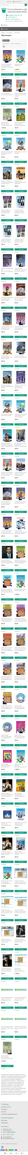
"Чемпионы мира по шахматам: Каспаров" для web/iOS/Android (6, 970)
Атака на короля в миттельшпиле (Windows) (7, 94)
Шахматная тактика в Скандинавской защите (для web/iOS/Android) (20, 678)
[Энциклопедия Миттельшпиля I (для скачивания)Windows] (21, 698)
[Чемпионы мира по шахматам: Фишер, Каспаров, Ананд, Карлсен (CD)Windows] (7, 202)
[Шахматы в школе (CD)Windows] (21, 56)
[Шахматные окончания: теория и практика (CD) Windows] (21, 85)
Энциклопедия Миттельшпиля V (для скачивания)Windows (20, 736)
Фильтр (7, 40)
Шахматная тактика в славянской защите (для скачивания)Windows (7, 620)
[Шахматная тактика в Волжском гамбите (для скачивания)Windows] (7, 669)
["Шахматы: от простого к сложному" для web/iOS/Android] (21, 377)
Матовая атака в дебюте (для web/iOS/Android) (7, 414)
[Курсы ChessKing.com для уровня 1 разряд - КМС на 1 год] (21, 1019)
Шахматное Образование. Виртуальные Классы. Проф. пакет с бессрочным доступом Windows (20, 970)
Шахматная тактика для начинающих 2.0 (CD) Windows (7, 153)
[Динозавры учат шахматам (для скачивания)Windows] (21, 785)
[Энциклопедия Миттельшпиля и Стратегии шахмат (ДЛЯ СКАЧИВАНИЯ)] (7, 1048)
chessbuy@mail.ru (7, 1137)
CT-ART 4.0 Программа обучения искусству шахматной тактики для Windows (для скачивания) (7, 66)
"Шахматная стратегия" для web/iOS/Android (20, 502)
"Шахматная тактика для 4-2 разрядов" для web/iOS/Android (21, 328)
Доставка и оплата (6, 1107)
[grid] (4, 46)
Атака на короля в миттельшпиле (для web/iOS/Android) (5, 503)
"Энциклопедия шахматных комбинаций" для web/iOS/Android (21, 532)
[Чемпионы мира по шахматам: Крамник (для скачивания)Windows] (7, 785)
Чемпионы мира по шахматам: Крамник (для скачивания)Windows (7, 795)
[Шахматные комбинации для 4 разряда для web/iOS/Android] (7, 289)
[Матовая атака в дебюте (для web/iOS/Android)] (7, 406)
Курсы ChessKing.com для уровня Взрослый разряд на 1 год (7, 1028)
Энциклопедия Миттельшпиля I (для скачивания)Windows (20, 707)
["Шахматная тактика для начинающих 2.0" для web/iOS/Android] (21, 406)
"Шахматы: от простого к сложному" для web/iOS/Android (21, 386)
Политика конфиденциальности (9, 1114)
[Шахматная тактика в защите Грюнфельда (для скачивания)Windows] (21, 552)
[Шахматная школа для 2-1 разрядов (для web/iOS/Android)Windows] (21, 435)
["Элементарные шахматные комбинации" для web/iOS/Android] (21, 260)
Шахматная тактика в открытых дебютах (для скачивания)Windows (7, 707)
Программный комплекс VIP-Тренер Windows (20, 589)
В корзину (7, 74)
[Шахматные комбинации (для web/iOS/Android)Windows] (7, 260)
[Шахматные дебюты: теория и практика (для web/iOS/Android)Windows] (7, 435)
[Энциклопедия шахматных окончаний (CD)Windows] (21, 173)
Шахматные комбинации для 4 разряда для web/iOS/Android (7, 299)
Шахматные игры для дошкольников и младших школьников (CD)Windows (20, 124)
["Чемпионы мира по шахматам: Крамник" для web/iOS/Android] (7, 844)
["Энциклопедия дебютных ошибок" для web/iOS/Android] (7, 348)
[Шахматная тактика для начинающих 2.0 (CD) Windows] (7, 144)
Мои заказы (4, 1120)
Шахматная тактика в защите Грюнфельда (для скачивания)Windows (21, 561)
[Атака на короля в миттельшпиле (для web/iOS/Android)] (7, 494)
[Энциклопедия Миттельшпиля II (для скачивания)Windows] (7, 727)
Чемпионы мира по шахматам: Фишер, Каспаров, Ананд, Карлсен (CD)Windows (6, 211)
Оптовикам (4, 1109)
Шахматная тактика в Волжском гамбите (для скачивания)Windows (6, 678)
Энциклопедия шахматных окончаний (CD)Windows (20, 182)
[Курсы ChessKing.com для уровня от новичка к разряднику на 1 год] (7, 989)
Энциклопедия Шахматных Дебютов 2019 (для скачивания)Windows (20, 853)
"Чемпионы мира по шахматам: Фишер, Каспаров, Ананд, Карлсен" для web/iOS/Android (19, 240)
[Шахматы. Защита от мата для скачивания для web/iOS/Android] (7, 173)
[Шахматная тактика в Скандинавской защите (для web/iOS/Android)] (21, 669)
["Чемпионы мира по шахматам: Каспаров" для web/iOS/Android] (7, 960)
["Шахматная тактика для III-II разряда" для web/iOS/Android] (21, 814)
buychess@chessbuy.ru (8, 1138)
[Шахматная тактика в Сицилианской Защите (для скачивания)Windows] (7, 581)
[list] (6, 46)
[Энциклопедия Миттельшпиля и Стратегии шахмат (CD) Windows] (7, 114)
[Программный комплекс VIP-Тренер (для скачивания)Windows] (7, 873)
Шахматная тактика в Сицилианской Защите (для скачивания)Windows (7, 590)
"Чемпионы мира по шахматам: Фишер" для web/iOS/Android (20, 940)
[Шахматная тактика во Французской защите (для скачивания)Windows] (7, 639)
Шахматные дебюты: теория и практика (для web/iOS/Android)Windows (7, 445)
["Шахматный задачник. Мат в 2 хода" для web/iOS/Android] (21, 289)
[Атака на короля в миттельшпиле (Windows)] (7, 85)
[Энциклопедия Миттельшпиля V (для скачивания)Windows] (21, 727)
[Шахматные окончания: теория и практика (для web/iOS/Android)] (7, 464)
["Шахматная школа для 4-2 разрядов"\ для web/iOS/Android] (7, 319)
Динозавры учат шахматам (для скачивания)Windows (20, 795)
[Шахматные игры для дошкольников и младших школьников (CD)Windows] (21, 114)
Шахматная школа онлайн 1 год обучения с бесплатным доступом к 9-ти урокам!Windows (20, 882)
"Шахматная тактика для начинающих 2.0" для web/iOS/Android (21, 415)
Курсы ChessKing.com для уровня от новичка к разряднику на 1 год (7, 999)
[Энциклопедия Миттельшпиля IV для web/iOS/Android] (7, 756)
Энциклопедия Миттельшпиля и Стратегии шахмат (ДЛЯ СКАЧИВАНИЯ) (7, 1057)
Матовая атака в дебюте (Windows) (21, 152)
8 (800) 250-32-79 (15, 15)
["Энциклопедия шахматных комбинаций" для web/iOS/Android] (21, 523)
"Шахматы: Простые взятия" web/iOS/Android (20, 356)
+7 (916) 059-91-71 (12, 17)
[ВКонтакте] (2, 1147)
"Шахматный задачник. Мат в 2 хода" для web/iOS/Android (20, 299)
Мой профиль (4, 1123)
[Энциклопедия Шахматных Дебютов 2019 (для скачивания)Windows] (21, 844)
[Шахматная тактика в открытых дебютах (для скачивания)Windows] (7, 698)
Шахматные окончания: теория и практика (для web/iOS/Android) (7, 474)
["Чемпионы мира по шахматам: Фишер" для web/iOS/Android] (21, 931)
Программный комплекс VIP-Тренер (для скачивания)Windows (7, 882)
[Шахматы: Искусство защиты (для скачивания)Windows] (7, 814)
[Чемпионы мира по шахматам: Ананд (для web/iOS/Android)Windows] (7, 552)
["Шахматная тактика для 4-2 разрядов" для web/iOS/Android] (21, 319)
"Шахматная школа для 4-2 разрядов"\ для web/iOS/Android (7, 328)
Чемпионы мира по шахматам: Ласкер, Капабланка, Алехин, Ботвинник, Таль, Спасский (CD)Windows (20, 211)
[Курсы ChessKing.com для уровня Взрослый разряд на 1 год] (7, 1019)
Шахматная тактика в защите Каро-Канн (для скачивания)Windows (20, 649)
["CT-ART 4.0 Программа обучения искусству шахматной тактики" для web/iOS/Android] (7, 523)
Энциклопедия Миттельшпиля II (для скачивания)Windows (6, 736)
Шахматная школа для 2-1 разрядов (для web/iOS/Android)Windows (21, 445)
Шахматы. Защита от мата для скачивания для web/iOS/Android (7, 182)
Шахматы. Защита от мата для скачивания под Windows (7, 386)
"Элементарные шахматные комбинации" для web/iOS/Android (21, 270)
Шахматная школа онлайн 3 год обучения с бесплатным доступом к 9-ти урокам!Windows (20, 911)
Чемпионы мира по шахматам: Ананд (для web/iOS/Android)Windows (7, 561)
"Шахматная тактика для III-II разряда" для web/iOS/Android (21, 824)
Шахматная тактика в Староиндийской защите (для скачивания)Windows (21, 620)
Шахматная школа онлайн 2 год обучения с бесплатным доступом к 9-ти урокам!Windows (7, 911)
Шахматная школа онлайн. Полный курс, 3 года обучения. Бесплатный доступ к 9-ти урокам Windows (7, 940)
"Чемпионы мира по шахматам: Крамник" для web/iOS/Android (7, 853)
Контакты (3, 1111)
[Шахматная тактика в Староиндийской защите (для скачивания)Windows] (21, 610)
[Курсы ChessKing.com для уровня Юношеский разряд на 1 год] (21, 989)
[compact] (8, 46)
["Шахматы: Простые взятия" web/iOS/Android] (21, 348)
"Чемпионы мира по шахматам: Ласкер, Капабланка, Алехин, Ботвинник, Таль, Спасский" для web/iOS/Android (6, 240)
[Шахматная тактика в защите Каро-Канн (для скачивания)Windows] (21, 639)
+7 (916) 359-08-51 (15, 19)
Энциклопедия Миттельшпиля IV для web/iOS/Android (6, 765)
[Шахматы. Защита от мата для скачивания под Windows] (7, 377)
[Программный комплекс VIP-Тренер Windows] (21, 581)
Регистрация (18, 1)
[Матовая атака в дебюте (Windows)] (21, 144)
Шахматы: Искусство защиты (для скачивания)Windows (6, 824)
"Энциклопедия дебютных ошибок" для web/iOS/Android (6, 357)
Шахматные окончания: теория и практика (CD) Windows (20, 95)
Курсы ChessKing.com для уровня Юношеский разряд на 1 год (20, 999)
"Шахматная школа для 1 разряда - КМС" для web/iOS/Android (21, 474)
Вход (10, 1)
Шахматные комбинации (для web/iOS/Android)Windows (7, 270)
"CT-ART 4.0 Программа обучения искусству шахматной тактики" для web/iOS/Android (7, 532)
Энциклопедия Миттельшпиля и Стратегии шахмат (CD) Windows (6, 124)
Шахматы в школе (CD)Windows (19, 65)
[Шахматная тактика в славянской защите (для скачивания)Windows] (7, 610)
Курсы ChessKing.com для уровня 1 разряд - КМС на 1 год (21, 1028)
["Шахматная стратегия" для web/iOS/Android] (21, 494)
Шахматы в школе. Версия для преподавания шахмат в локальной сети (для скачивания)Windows (20, 765)
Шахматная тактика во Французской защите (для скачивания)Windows (7, 649)
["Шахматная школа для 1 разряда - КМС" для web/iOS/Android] (21, 464)
